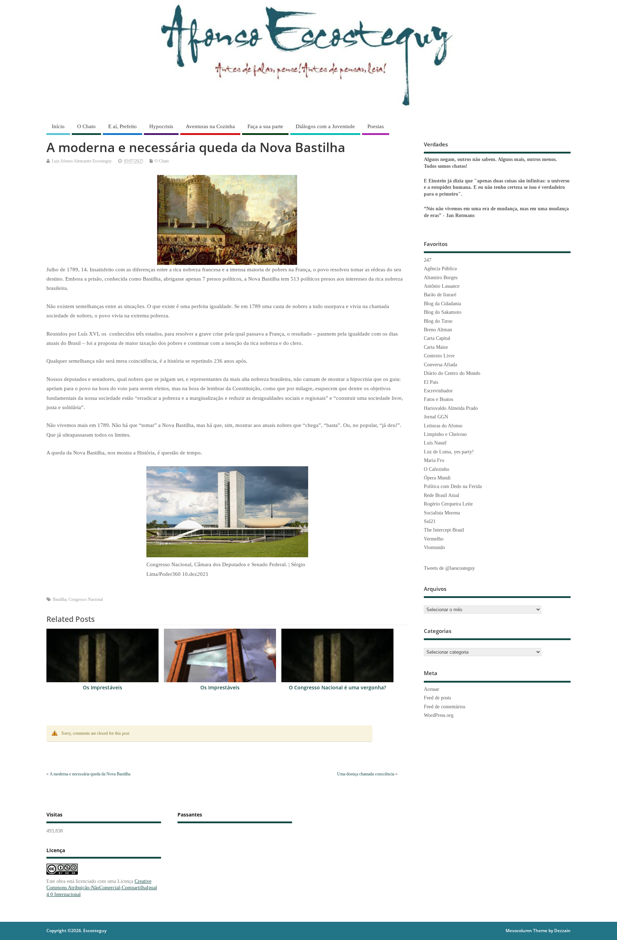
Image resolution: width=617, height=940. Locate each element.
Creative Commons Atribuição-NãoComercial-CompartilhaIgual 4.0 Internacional (101, 888)
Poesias (375, 126)
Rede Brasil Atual (441, 495)
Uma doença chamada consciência (365, 773)
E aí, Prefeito (122, 126)
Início (58, 126)
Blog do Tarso (438, 321)
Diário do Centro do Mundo (452, 373)
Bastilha (59, 599)
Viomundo (434, 547)
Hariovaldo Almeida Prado (451, 408)
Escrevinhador (438, 390)
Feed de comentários (444, 706)
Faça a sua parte (265, 126)
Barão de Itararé (440, 294)
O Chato (86, 126)
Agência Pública (440, 268)
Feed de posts (437, 697)
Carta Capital (437, 338)
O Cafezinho (436, 469)
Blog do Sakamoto (442, 312)
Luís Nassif (435, 443)
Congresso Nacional (86, 599)
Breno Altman (438, 329)
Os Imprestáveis (102, 687)
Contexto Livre (439, 355)
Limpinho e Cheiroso (445, 434)
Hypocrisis (161, 126)
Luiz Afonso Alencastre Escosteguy (82, 161)
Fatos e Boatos (438, 399)
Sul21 (430, 521)
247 (427, 260)
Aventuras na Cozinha (210, 126)
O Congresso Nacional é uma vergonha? (337, 687)
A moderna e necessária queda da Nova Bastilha (90, 773)
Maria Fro (434, 460)
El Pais (431, 382)
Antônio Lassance (442, 286)
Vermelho (433, 539)
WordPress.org (438, 715)
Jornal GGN (436, 416)
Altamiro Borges (440, 277)
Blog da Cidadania (442, 303)
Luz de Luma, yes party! (449, 451)
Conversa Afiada (440, 364)
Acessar (431, 689)
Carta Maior (436, 347)
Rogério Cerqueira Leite (448, 504)
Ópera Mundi (437, 478)
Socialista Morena (442, 513)
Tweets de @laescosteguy (449, 568)
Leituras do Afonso (443, 425)
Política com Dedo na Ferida (453, 486)
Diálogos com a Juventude (325, 126)
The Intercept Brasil (444, 530)
